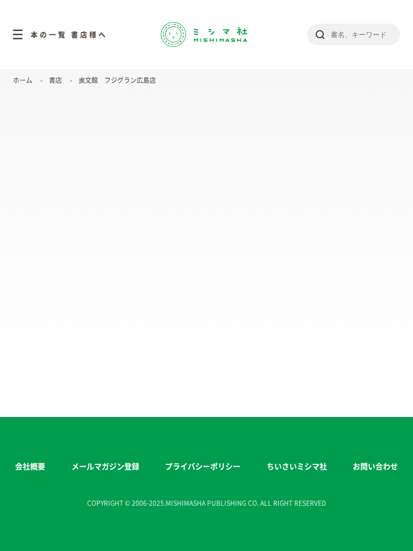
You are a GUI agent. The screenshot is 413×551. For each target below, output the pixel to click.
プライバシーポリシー (202, 466)
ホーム (22, 80)
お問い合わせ (375, 466)
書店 (55, 80)
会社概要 (30, 466)
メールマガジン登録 (105, 466)
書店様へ (89, 34)
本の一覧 (49, 34)
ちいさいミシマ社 (297, 466)
